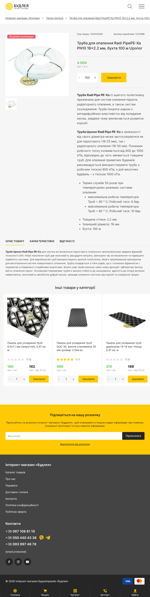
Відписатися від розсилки (75, 444)
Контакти (11, 498)
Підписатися (133, 435)
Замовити (114, 77)
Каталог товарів (15, 472)
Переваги (11, 485)
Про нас (10, 478)
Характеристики (42, 241)
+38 (20, 531)
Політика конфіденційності (21, 505)
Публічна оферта (15, 511)
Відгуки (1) (67, 241)
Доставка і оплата (16, 492)
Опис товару (14, 241)
